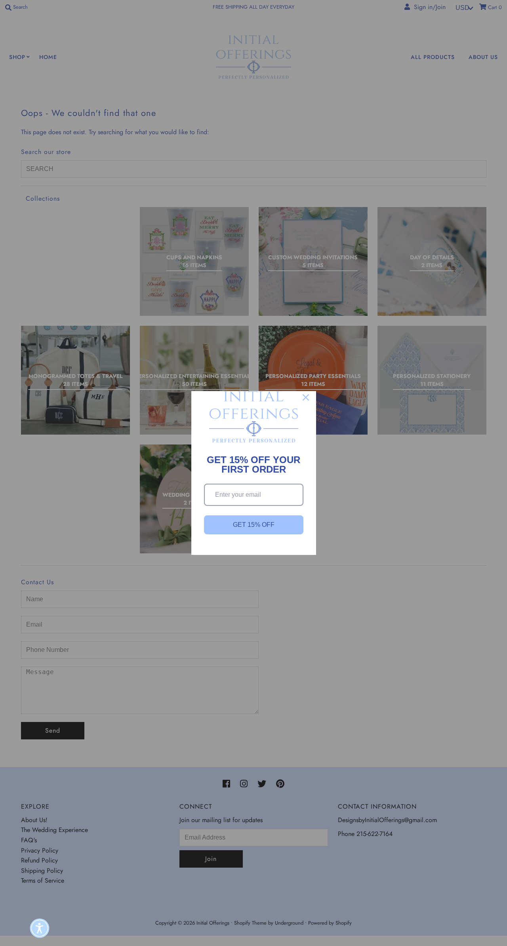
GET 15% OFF (253, 524)
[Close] (305, 397)
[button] (39, 928)
